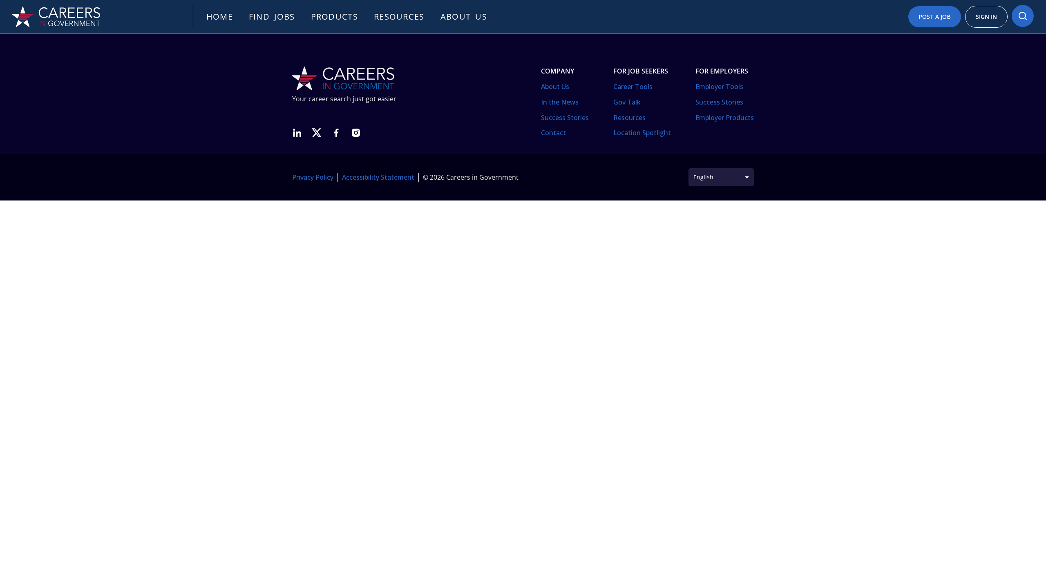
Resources (399, 16)
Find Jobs (272, 16)
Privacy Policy (312, 177)
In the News (560, 102)
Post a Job (935, 16)
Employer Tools (719, 86)
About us (463, 16)
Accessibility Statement (378, 177)
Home (219, 16)
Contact (553, 132)
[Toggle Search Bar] (1023, 16)
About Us (555, 86)
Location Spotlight (642, 132)
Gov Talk (627, 102)
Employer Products (724, 117)
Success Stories (565, 117)
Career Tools (633, 86)
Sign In (986, 16)
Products (334, 16)
